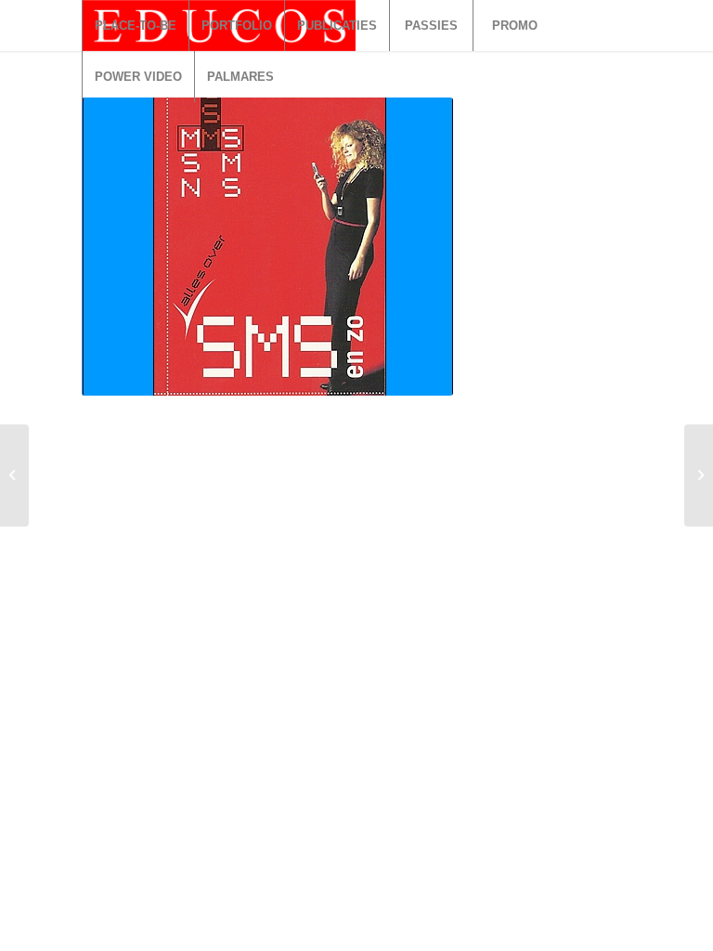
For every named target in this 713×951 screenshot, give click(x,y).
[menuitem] (135, 25)
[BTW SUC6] (14, 475)
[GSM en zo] (698, 475)
